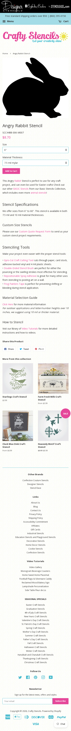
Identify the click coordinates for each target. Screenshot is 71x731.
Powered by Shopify (51, 711)
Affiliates (35, 525)
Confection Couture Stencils (35, 480)
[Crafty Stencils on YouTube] (51, 678)
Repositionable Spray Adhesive (20, 275)
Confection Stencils (36, 552)
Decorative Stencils (36, 541)
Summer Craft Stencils (35, 635)
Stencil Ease (35, 488)
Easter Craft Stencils (35, 604)
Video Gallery (35, 567)
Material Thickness (12, 157)
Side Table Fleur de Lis (35, 590)
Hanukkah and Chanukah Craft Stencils (35, 654)
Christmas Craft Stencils (35, 662)
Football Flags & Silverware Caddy (35, 578)
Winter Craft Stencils (35, 651)
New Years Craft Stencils (35, 616)
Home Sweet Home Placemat (35, 575)
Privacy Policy (35, 514)
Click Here (7, 304)
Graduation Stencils (35, 608)
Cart (66, 21)
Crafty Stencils (34, 711)
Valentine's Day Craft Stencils (35, 620)
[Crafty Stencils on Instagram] (43, 678)
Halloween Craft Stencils (35, 647)
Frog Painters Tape (14, 283)
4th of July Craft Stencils (36, 612)
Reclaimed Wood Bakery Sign (35, 582)
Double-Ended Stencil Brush (19, 268)
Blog (35, 506)
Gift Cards (35, 529)
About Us (35, 502)
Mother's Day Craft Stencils (35, 631)
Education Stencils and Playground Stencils (35, 537)
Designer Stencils (35, 484)
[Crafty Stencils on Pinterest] (35, 678)
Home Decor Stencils (35, 545)
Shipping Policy (35, 518)
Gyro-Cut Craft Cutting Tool (18, 260)
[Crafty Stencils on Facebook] (28, 678)
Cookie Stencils (35, 548)
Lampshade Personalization (35, 586)
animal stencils (38, 192)
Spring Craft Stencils (35, 628)
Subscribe (60, 701)
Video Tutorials (30, 328)
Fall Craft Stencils (36, 643)
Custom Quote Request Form (35, 231)
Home (5, 53)
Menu (10, 21)
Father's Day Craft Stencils (35, 639)
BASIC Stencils (21, 188)
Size (4, 144)
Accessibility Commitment (35, 521)
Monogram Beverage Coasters (35, 571)
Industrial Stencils (35, 533)
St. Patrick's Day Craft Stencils (35, 624)
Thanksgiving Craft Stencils (35, 658)
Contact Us (35, 510)
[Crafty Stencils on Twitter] (20, 678)
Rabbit (17, 180)
